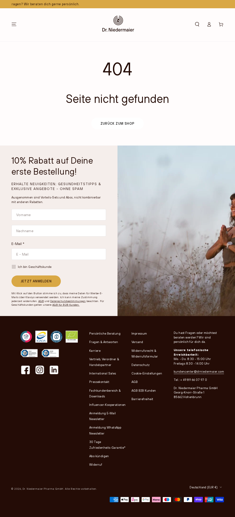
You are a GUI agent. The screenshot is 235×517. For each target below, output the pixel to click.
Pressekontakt (99, 382)
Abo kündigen (99, 456)
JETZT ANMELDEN (36, 281)
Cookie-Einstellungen (146, 373)
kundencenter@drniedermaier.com (199, 371)
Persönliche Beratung (104, 333)
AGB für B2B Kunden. (66, 304)
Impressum (139, 333)
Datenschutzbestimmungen (68, 301)
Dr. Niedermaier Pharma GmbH (42, 488)
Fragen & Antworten (103, 342)
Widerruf (95, 464)
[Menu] (14, 24)
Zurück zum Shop (117, 123)
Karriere (95, 351)
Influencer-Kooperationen (107, 405)
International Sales (102, 373)
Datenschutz (140, 365)
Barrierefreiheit (142, 399)
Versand (137, 342)
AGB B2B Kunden (143, 390)
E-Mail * (17, 243)
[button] (197, 24)
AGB (41, 301)
